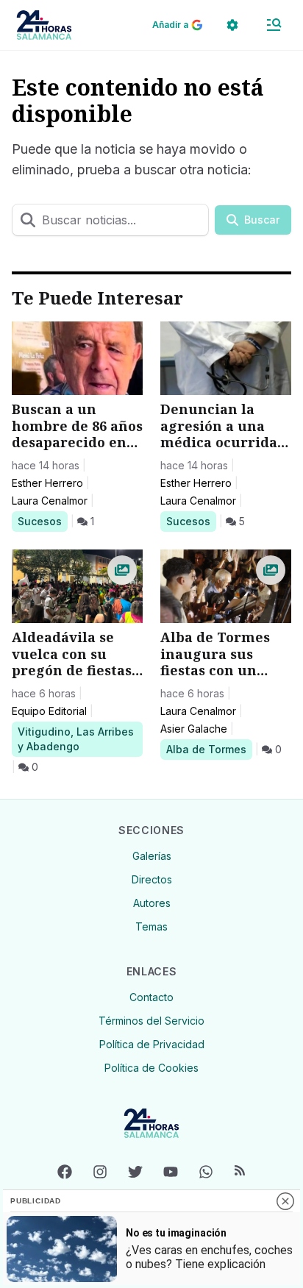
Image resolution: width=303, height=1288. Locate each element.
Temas (151, 926)
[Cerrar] (285, 1201)
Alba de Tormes (205, 748)
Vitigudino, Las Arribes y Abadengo (75, 738)
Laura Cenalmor (50, 500)
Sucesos (42, 520)
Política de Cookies (151, 1067)
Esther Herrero (47, 483)
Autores (152, 903)
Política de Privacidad (151, 1044)
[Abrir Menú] (273, 25)
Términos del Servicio (151, 1020)
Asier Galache (193, 728)
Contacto (151, 997)
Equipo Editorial (49, 711)
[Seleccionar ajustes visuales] (232, 25)
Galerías (151, 856)
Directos (152, 879)
